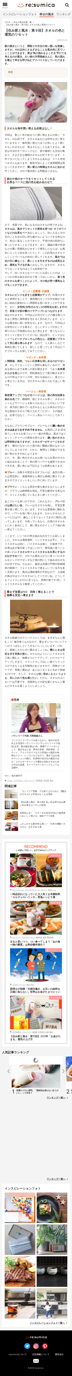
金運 (47, 1032)
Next (64, 1072)
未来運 (46, 780)
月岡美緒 (39, 780)
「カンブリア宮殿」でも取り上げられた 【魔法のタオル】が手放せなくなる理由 (43, 792)
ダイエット (16, 937)
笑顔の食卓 (56, 855)
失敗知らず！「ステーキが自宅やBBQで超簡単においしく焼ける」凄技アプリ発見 (42, 814)
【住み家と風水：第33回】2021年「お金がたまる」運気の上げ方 (35, 1038)
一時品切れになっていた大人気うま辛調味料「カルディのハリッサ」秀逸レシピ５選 (35, 896)
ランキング (63, 14)
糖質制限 (50, 937)
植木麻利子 (17, 775)
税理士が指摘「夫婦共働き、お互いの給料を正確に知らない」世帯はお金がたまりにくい (35, 990)
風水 (51, 780)
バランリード (28, 780)
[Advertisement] (36, 1139)
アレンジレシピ (18, 890)
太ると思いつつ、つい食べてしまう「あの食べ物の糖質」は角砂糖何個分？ (35, 943)
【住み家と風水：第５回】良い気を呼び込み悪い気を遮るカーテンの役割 (42, 803)
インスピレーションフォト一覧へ (47, 1322)
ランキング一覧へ (56, 1097)
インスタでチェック (32, 890)
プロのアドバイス (28, 937)
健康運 (34, 1032)
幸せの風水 (47, 14)
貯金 (32, 985)
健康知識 (38, 937)
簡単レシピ (52, 890)
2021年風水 (16, 1032)
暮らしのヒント (54, 950)
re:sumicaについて (18, 1354)
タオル (10, 780)
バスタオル (18, 780)
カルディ (44, 890)
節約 (28, 985)
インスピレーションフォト (20, 14)
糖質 (44, 937)
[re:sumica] (36, 5)
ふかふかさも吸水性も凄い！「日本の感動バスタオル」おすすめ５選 (42, 825)
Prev (9, 1072)
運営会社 (59, 1354)
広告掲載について (41, 1354)
